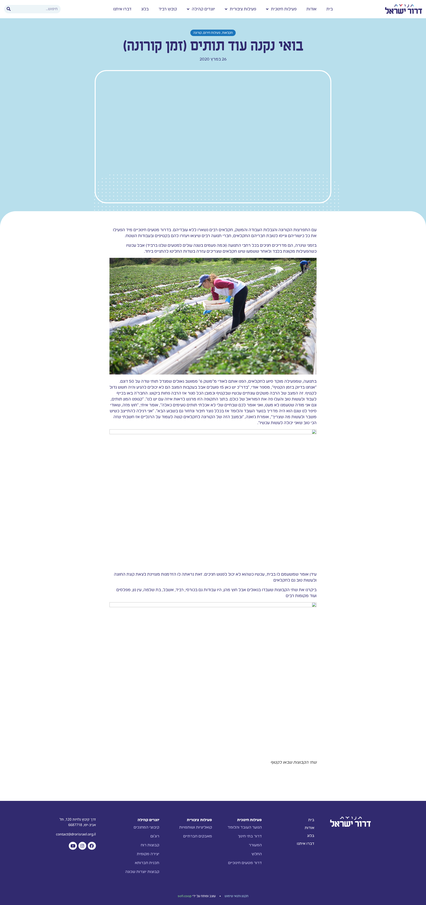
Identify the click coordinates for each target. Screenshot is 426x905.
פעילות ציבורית (243, 9)
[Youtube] (73, 846)
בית (329, 9)
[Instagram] (82, 846)
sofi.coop (185, 896)
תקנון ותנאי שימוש (236, 896)
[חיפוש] (8, 9)
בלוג (145, 9)
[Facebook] (92, 846)
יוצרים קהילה (203, 9)
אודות (311, 9)
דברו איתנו (122, 9)
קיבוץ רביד (168, 9)
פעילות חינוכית (284, 9)
